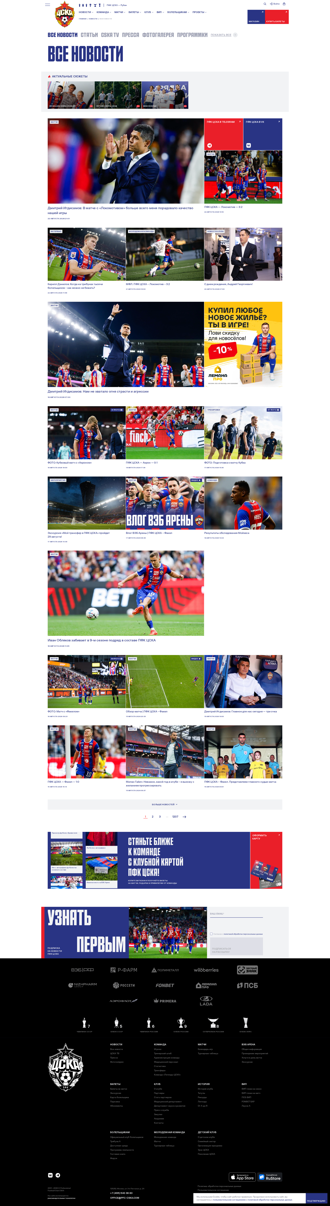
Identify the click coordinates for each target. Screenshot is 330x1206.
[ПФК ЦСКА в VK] (50, 1175)
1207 (175, 816)
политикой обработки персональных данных (243, 934)
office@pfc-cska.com (124, 1197)
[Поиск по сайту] (264, 3)
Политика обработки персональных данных (219, 1186)
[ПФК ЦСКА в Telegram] (58, 1175)
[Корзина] (284, 3)
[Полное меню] (47, 4)
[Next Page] (184, 817)
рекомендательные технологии (61, 1198)
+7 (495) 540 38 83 (121, 1193)
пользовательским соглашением (229, 1200)
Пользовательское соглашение (213, 1190)
